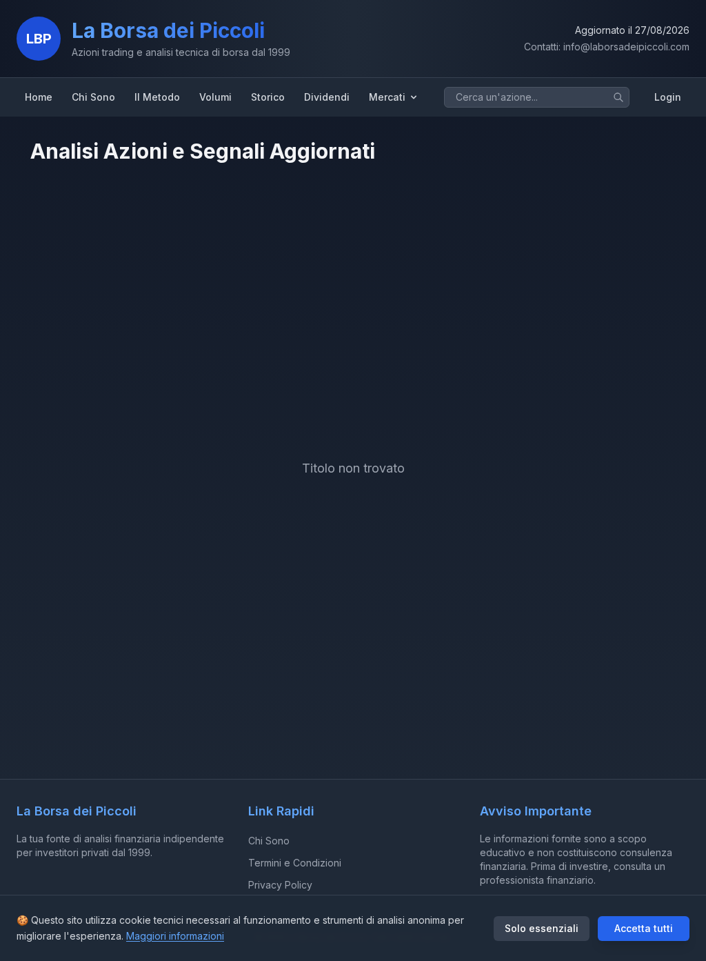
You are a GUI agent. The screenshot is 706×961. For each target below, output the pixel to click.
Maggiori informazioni (175, 936)
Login (667, 97)
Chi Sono (269, 840)
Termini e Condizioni (294, 863)
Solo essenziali (541, 928)
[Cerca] (618, 97)
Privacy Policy (280, 885)
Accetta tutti (643, 928)
